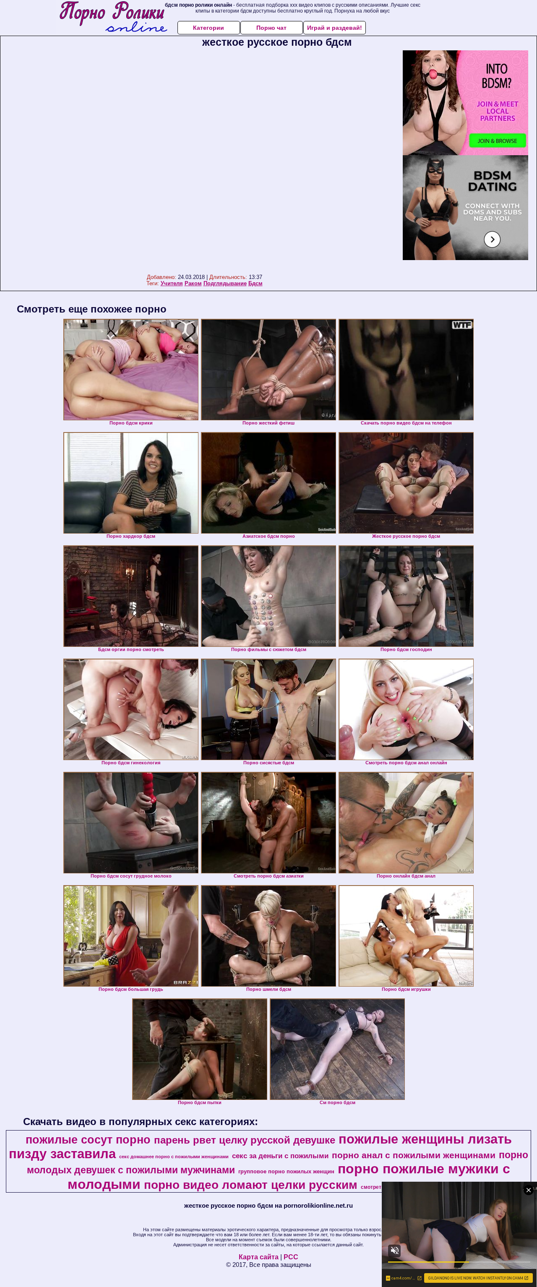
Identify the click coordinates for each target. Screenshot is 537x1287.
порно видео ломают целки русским (250, 1184)
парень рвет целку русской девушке (244, 1140)
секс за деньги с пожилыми (280, 1156)
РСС (291, 1257)
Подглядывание (225, 283)
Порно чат (271, 27)
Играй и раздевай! (334, 27)
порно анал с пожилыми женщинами (413, 1155)
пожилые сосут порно (88, 1139)
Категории (208, 27)
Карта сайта (259, 1257)
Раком (193, 283)
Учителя (172, 283)
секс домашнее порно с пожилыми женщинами (174, 1156)
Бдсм (255, 283)
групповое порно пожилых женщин (286, 1171)
